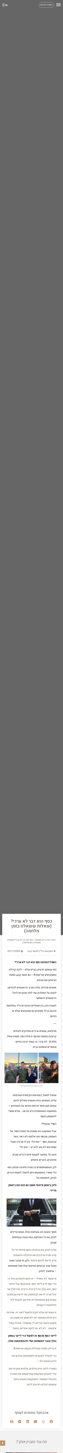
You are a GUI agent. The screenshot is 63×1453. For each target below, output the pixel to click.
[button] (2, 1443)
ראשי (53, 939)
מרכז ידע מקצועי (42, 939)
